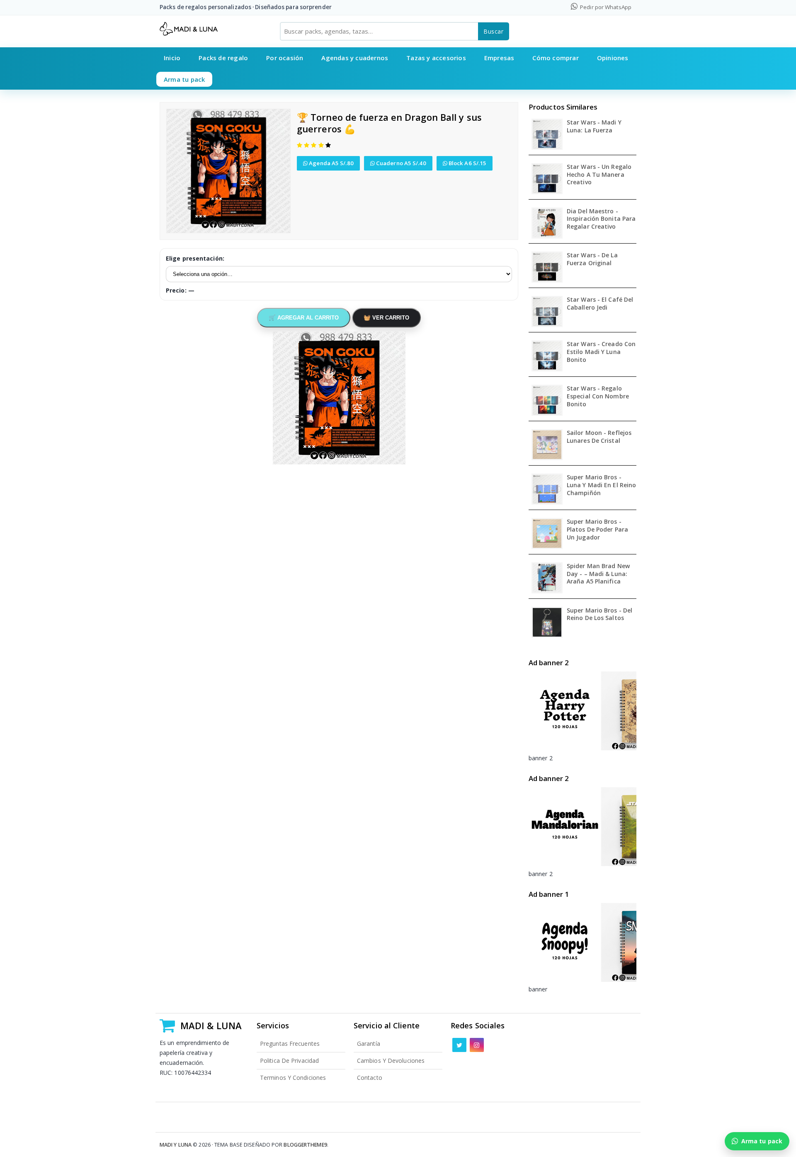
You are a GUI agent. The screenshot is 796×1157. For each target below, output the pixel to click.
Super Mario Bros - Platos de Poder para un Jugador (597, 529)
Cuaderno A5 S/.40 (400, 163)
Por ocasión (284, 58)
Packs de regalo (223, 58)
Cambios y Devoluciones (391, 1060)
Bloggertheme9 (305, 1144)
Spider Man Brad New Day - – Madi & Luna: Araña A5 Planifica (598, 574)
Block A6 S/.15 (467, 163)
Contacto (369, 1077)
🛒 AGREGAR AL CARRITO (304, 318)
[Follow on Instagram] (477, 1045)
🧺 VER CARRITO (386, 318)
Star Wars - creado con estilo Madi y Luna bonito (601, 352)
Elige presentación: (195, 258)
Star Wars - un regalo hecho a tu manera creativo (599, 174)
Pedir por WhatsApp (605, 7)
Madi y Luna (176, 1144)
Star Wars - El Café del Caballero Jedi (600, 303)
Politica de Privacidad (289, 1060)
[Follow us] (459, 1045)
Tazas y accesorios (436, 58)
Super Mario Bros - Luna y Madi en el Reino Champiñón (601, 485)
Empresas (499, 58)
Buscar (493, 31)
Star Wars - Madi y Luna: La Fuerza (594, 126)
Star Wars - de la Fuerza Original (592, 259)
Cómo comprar (555, 58)
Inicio (172, 58)
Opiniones (613, 58)
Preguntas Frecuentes (290, 1043)
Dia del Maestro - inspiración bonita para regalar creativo (601, 219)
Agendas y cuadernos (354, 58)
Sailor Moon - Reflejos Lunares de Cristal (599, 436)
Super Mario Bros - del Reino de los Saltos (599, 614)
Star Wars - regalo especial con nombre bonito (598, 396)
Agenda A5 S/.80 (331, 163)
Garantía (368, 1043)
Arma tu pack (184, 79)
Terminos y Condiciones (293, 1077)
